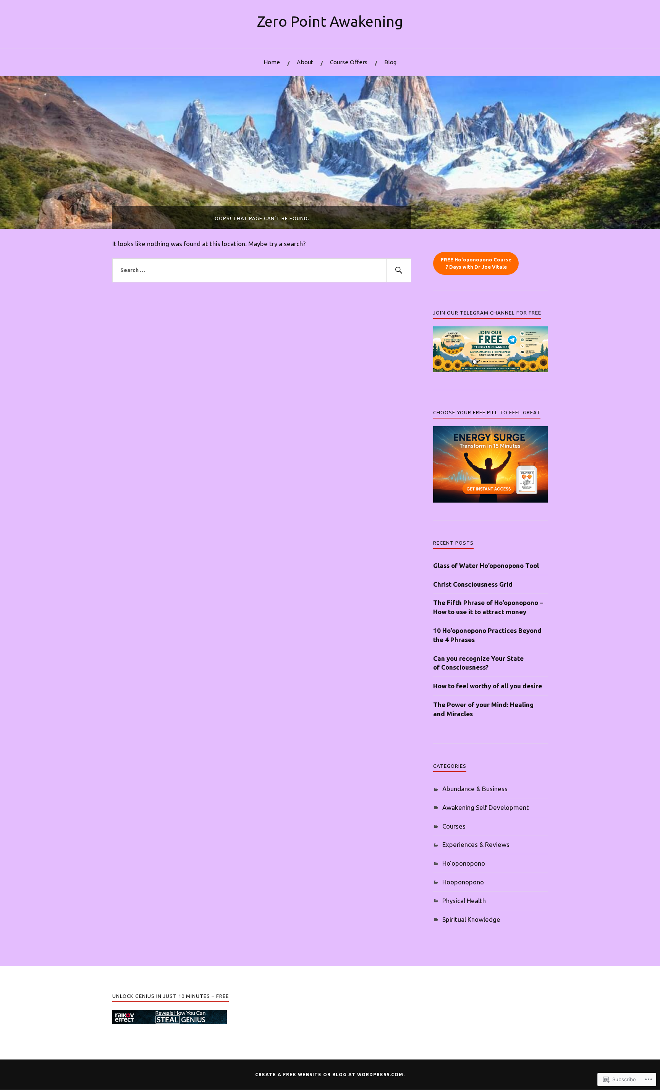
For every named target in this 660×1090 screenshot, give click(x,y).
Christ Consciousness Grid (473, 584)
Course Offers (348, 62)
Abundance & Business (475, 788)
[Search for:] (261, 270)
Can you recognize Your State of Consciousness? (478, 663)
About (305, 62)
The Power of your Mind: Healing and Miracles (483, 709)
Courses (454, 826)
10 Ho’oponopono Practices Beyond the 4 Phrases (487, 635)
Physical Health (464, 900)
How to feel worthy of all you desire (487, 685)
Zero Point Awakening (330, 21)
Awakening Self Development (485, 807)
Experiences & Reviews (476, 844)
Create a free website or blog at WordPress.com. (330, 1074)
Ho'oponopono (463, 863)
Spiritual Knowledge (471, 919)
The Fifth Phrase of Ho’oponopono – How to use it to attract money (488, 607)
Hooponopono (463, 882)
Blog (390, 62)
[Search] (398, 270)
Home (272, 62)
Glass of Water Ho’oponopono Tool (486, 565)
